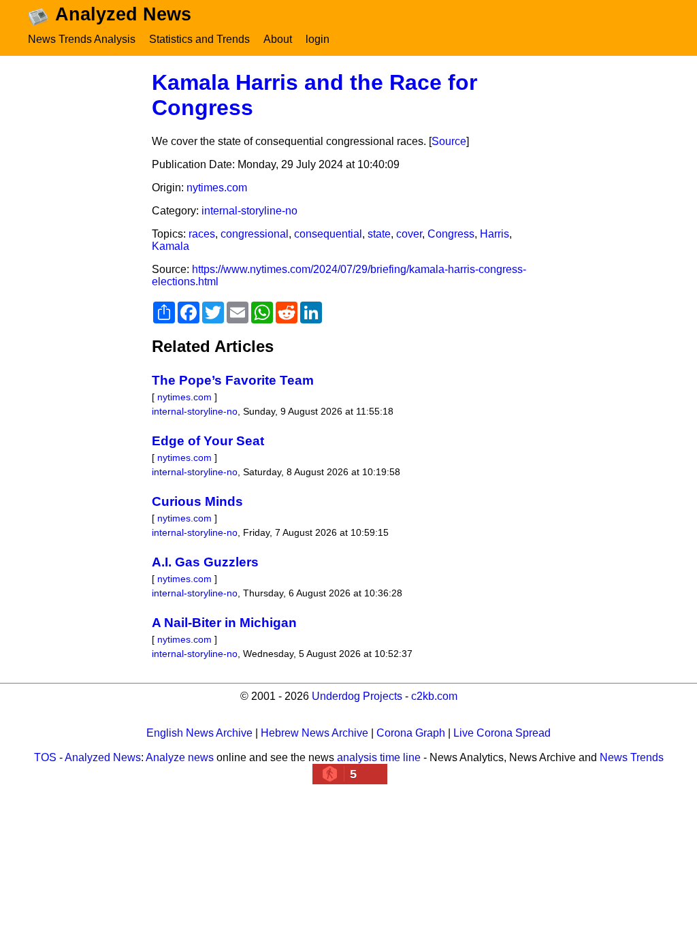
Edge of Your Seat (208, 441)
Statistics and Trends (199, 39)
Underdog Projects (357, 696)
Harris (494, 234)
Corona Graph (410, 733)
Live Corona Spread (502, 733)
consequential (328, 234)
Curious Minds (197, 501)
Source (449, 141)
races (202, 234)
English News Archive (199, 733)
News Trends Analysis (81, 39)
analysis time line (379, 757)
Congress (450, 234)
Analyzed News (103, 757)
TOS (45, 757)
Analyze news (180, 757)
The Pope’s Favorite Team (233, 380)
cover (409, 234)
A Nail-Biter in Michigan (224, 622)
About (277, 39)
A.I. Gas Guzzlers (205, 562)
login (317, 39)
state (379, 234)
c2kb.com (434, 696)
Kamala (170, 246)
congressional (255, 234)
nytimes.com (217, 187)
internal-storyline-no (249, 211)
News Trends (632, 757)
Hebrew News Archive (314, 733)
